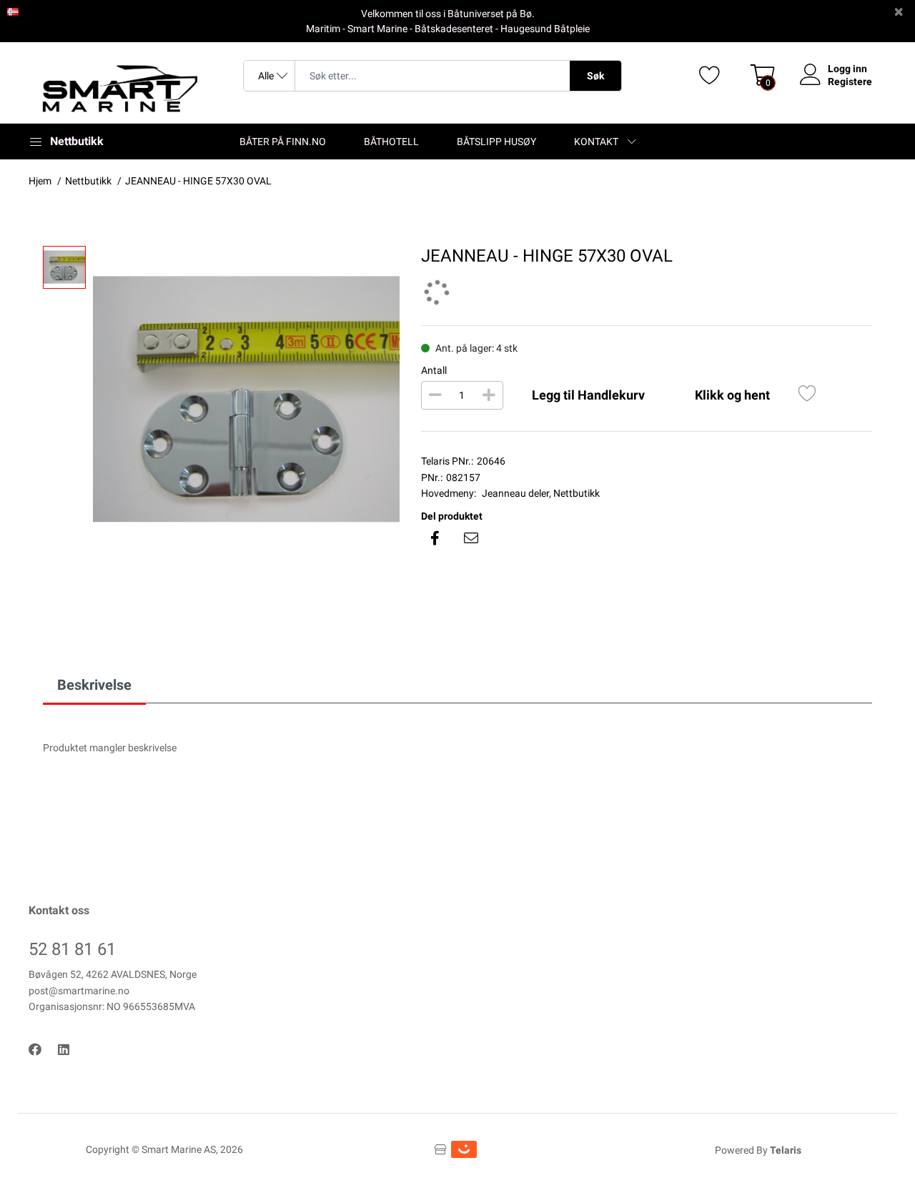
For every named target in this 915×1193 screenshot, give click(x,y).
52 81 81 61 (72, 949)
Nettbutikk (576, 493)
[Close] (898, 12)
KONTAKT (596, 141)
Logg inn (847, 68)
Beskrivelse (94, 684)
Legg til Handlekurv (588, 394)
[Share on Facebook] (435, 538)
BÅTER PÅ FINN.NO (282, 141)
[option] (246, 399)
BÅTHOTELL (391, 141)
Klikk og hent (732, 394)
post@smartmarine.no (79, 990)
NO (27, 10)
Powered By (758, 1150)
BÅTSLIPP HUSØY (496, 141)
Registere (850, 81)
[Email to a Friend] (471, 538)
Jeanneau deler (515, 493)
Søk (595, 75)
